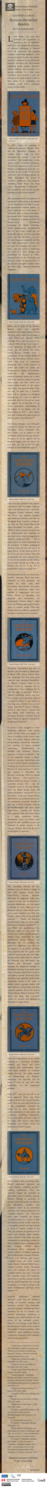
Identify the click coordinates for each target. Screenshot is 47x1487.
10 (35, 924)
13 (21, 1237)
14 (16, 1290)
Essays (17, 9)
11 (14, 1081)
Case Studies (27, 9)
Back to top (34, 1469)
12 (35, 1228)
